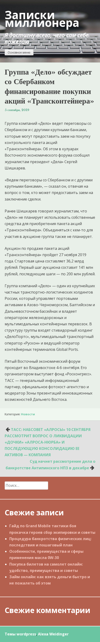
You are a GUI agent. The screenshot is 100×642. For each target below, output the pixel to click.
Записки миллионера (42, 18)
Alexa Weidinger (53, 634)
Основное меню (19, 52)
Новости (28, 414)
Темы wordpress (20, 634)
